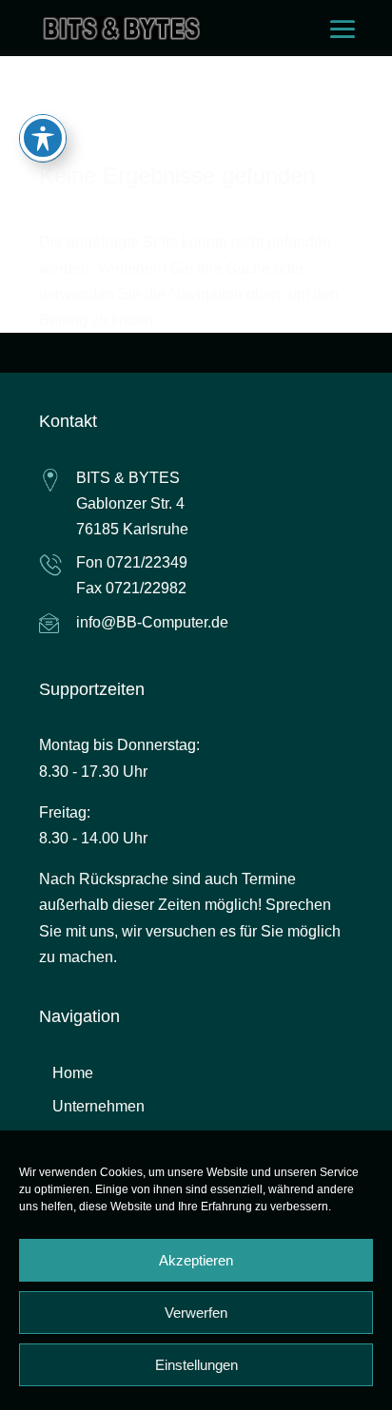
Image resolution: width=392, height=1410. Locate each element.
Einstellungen (196, 1365)
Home (72, 1073)
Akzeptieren (196, 1260)
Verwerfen (196, 1312)
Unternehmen (98, 1106)
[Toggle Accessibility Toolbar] (43, 138)
